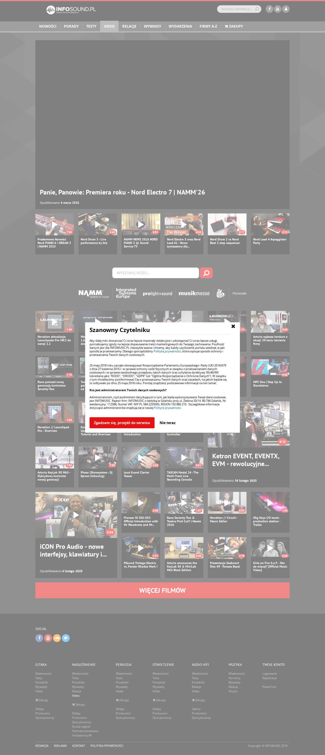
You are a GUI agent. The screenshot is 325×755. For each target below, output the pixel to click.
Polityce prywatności (167, 408)
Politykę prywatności (167, 351)
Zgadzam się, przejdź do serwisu (122, 422)
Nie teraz (168, 422)
